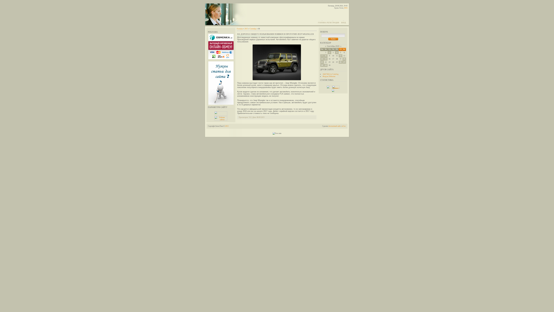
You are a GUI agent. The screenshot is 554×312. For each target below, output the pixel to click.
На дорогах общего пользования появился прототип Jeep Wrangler (275, 34)
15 (326, 59)
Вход (343, 23)
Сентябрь (253, 29)
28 (322, 65)
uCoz (344, 126)
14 (322, 59)
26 (340, 62)
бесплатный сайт (334, 126)
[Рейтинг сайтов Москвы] (333, 91)
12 (340, 56)
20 (344, 59)
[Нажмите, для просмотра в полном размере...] (277, 80)
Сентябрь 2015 (333, 46)
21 (322, 62)
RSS (346, 8)
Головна (322, 23)
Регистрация (333, 23)
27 (344, 62)
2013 (227, 126)
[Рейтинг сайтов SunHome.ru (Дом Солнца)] (221, 120)
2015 (246, 29)
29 (326, 65)
